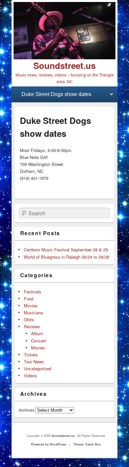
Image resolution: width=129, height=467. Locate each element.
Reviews (32, 326)
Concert (38, 340)
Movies (31, 305)
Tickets (31, 354)
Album (37, 333)
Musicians (33, 312)
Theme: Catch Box (87, 444)
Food (28, 298)
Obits (29, 319)
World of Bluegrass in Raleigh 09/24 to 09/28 (66, 257)
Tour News (34, 361)
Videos (30, 375)
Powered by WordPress (48, 444)
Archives (26, 410)
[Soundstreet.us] (64, 30)
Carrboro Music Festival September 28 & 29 (66, 249)
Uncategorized (37, 368)
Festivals (32, 291)
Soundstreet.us (64, 65)
